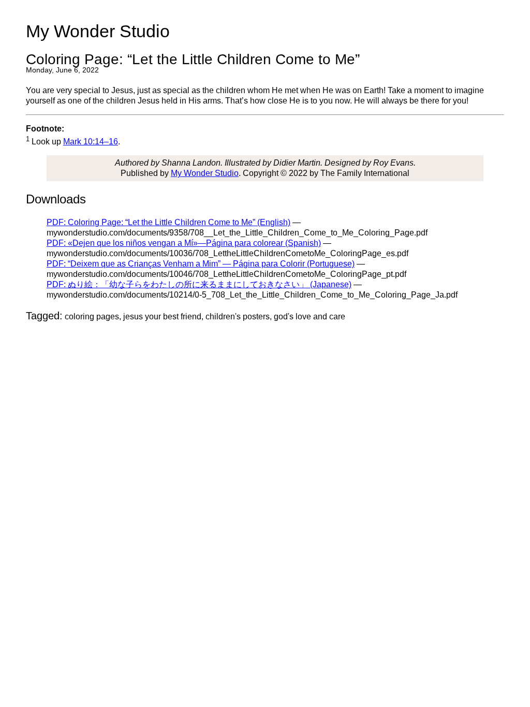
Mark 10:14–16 (90, 141)
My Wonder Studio (205, 173)
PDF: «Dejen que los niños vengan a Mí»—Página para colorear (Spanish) (184, 243)
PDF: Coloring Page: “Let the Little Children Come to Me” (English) (168, 222)
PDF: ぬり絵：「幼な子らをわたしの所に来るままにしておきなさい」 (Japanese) (199, 284)
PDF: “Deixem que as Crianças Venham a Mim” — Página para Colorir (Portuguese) (201, 263)
